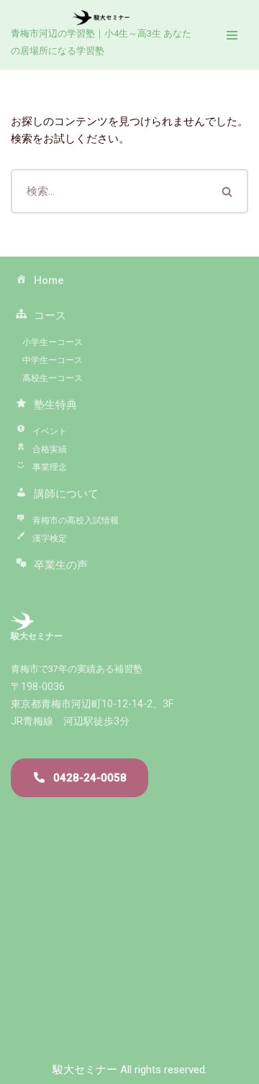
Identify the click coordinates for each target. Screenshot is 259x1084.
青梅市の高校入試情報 (75, 520)
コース (50, 315)
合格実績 (49, 449)
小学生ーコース (48, 342)
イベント (49, 431)
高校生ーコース (48, 378)
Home (49, 280)
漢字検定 (49, 538)
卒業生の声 (61, 565)
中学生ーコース (48, 360)
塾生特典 (55, 404)
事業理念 (49, 467)
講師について (66, 493)
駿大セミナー (85, 1069)
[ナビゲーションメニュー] (232, 35)
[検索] (228, 191)
